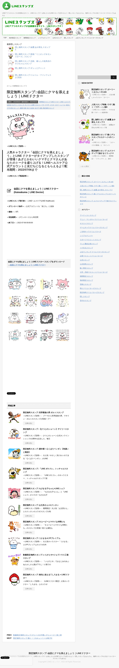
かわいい (38, 105)
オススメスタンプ (86, 223)
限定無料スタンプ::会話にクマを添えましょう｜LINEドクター (59, 653)
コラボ (52, 105)
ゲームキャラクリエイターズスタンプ (94, 227)
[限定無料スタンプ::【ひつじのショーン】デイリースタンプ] (14, 439)
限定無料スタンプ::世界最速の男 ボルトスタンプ (43, 412)
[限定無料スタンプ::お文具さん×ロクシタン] (14, 515)
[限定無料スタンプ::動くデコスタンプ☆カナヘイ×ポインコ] (84, 144)
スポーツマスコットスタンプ (90, 240)
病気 (41, 108)
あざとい (15, 105)
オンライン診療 (29, 105)
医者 (25, 108)
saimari (9, 105)
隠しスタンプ (68, 38)
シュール (62, 105)
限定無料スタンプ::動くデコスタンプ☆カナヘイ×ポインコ (103, 137)
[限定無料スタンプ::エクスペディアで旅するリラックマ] (84, 160)
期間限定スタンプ (30, 38)
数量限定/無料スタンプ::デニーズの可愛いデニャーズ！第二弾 (37, 635)
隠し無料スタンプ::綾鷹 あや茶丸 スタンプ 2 (96, 190)
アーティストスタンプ (88, 215)
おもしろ (21, 105)
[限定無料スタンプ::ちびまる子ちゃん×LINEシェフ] (14, 499)
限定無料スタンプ (48, 108)
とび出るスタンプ (86, 248)
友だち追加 (30, 108)
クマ (42, 105)
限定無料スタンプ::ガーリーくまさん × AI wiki (96, 182)
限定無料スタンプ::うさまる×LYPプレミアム (41, 538)
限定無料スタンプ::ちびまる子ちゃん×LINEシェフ (44, 488)
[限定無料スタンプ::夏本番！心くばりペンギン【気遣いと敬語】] (14, 459)
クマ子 (47, 105)
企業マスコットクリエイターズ (91, 256)
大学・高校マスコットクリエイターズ (94, 272)
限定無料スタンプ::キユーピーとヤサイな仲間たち (44, 522)
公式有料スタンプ (86, 264)
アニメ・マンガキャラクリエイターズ (94, 219)
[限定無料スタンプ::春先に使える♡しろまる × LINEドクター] (14, 585)
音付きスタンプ (85, 300)
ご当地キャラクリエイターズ (90, 232)
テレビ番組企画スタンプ (89, 244)
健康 (21, 108)
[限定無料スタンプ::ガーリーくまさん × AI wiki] (84, 99)
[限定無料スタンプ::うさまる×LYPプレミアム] (14, 548)
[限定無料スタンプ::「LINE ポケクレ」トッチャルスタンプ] (14, 479)
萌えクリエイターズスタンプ (90, 288)
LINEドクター (55, 102)
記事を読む (28, 423)
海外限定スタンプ (15, 38)
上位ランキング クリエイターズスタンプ (89, 38)
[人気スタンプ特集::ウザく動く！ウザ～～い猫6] (84, 114)
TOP (5, 38)
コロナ (57, 105)
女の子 (37, 108)
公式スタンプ (57, 38)
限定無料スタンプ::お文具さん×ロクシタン (41, 505)
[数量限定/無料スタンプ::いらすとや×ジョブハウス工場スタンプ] (14, 565)
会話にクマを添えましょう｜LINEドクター (28, 265)
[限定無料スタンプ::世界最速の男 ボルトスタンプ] (14, 423)
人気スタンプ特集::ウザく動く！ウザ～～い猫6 (97, 186)
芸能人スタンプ (85, 284)
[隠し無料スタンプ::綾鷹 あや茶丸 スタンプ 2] (84, 129)
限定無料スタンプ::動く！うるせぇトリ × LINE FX (32, 638)
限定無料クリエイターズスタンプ (92, 292)
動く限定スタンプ (86, 268)
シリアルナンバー (44, 38)
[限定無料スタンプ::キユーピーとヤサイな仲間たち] (14, 532)
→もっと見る (84, 166)
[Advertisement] (26, 242)
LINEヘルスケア (65, 102)
